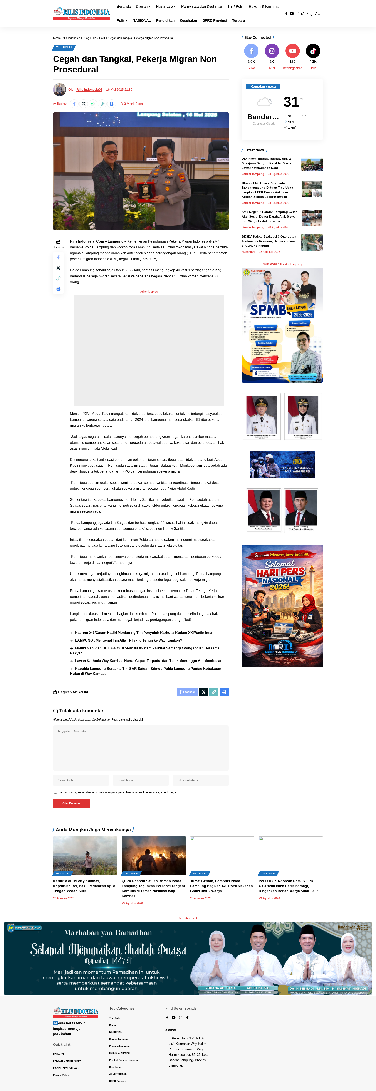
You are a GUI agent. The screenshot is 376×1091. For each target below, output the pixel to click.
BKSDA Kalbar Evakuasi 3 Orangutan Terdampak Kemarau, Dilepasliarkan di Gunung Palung (269, 241)
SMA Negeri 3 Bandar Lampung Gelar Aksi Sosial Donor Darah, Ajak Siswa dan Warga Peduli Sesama (269, 216)
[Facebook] (286, 14)
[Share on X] (83, 103)
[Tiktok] (313, 57)
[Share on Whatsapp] (93, 103)
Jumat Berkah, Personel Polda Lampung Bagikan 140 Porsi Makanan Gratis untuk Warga (221, 886)
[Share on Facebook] (74, 103)
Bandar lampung (253, 174)
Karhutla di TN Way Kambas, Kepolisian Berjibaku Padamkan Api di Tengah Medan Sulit (84, 886)
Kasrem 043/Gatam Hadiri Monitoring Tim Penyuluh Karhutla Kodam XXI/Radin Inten (144, 633)
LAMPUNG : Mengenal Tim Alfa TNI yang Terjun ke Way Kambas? (128, 640)
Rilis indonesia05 (89, 89)
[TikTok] (302, 14)
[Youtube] (292, 57)
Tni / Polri (64, 47)
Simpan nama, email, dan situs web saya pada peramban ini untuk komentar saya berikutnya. (118, 792)
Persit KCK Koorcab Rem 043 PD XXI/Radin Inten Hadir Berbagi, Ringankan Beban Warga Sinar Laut (288, 886)
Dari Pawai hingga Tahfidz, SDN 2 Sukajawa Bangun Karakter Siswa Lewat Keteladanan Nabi (266, 163)
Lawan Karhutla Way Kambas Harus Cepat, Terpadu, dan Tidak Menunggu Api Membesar (148, 661)
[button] (309, 13)
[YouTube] (292, 14)
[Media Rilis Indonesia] (81, 13)
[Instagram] (297, 14)
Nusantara (248, 251)
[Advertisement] (149, 350)
